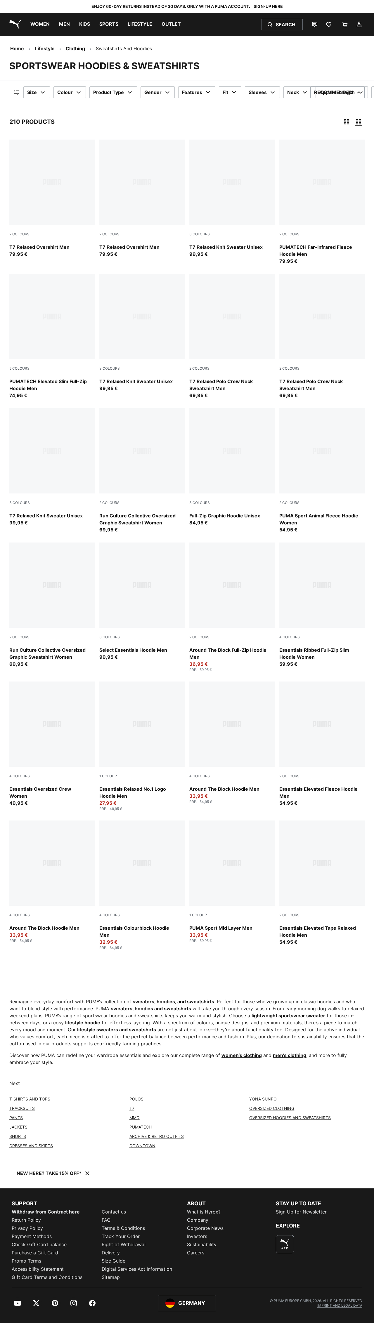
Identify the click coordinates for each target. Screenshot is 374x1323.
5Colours (19, 368)
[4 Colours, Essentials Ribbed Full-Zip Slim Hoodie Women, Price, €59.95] (322, 605)
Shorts (17, 1136)
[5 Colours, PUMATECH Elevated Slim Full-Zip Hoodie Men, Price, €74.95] (52, 336)
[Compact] (346, 122)
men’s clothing (289, 1055)
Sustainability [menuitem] (202, 1244)
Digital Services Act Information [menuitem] (137, 1269)
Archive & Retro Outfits (156, 1136)
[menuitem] (40, 24)
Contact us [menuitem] (114, 1212)
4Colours (289, 637)
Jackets (18, 1126)
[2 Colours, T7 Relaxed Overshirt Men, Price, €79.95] (52, 199)
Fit (225, 92)
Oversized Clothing (271, 1108)
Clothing (75, 48)
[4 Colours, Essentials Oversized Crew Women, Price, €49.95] (52, 744)
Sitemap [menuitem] (111, 1277)
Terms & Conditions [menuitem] (123, 1228)
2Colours (19, 234)
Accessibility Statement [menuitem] (38, 1269)
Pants (16, 1117)
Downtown (142, 1145)
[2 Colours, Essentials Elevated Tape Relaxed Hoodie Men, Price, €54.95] (322, 882)
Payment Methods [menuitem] (32, 1236)
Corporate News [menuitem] (205, 1228)
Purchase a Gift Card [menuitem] (35, 1253)
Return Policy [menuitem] (26, 1220)
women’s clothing (241, 1055)
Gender (153, 92)
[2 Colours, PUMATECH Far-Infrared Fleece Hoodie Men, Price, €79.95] (322, 202)
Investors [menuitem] (197, 1236)
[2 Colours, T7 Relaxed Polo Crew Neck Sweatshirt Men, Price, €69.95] (232, 336)
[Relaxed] (358, 122)
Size (32, 92)
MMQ (134, 1117)
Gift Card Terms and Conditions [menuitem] (47, 1277)
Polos (136, 1098)
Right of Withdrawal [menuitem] (124, 1244)
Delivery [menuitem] (111, 1253)
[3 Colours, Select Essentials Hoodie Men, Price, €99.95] (142, 601)
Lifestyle (45, 48)
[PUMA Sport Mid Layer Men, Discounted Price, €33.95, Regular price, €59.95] (232, 881)
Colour (65, 92)
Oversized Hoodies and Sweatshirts (290, 1117)
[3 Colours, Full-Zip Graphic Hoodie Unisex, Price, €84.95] (232, 467)
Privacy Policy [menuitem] (27, 1228)
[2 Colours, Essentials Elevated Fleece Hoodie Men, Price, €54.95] (322, 744)
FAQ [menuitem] (106, 1220)
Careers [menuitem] (195, 1253)
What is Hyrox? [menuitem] (204, 1212)
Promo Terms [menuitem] (26, 1261)
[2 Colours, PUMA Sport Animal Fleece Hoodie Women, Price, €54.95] (322, 470)
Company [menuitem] (197, 1220)
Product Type (108, 92)
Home (17, 48)
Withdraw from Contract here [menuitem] (46, 1212)
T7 (131, 1108)
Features (192, 92)
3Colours (199, 234)
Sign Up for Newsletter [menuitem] (301, 1212)
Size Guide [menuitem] (113, 1261)
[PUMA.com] (14, 24)
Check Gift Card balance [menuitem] (39, 1244)
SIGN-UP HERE (268, 6)
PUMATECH (140, 1126)
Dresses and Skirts (31, 1145)
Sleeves (258, 92)
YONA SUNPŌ (263, 1098)
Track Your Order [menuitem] (121, 1236)
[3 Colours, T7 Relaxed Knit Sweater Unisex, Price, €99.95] (232, 199)
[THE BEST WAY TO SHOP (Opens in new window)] (285, 1244)
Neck (293, 92)
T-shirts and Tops (29, 1098)
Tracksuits (22, 1108)
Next (14, 1083)
